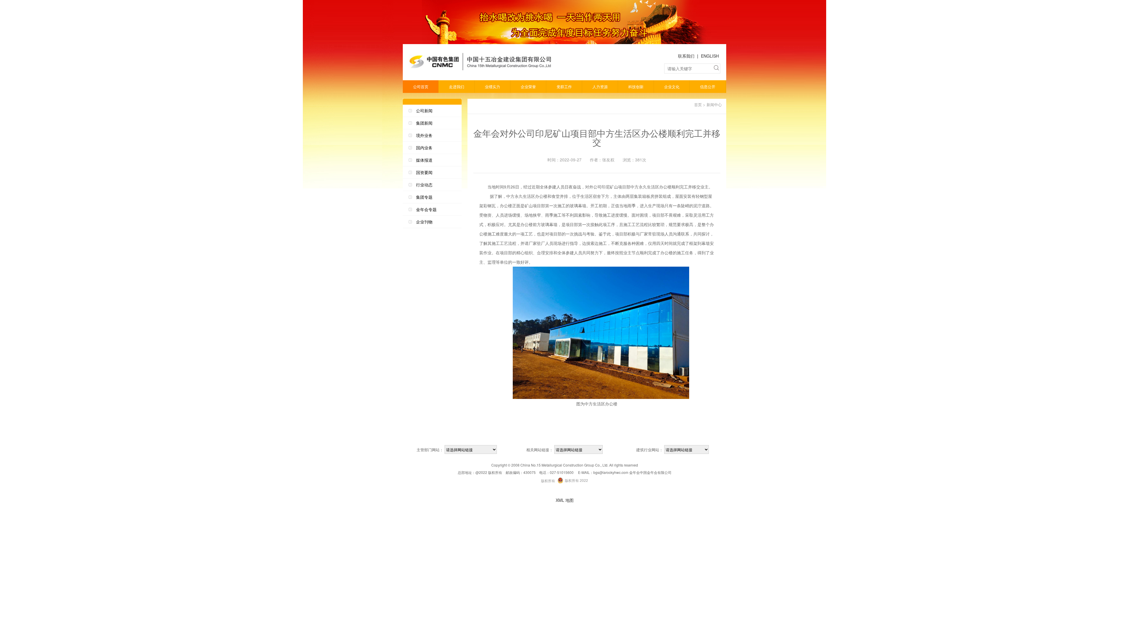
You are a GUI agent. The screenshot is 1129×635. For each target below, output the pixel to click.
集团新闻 (424, 123)
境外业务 (424, 135)
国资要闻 (424, 172)
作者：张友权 (602, 160)
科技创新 (636, 86)
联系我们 (686, 56)
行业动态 (424, 185)
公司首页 (420, 86)
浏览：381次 (634, 160)
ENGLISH (710, 56)
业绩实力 (492, 86)
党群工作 (564, 86)
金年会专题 (426, 209)
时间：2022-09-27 (564, 160)
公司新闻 (424, 110)
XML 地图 (565, 500)
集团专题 (424, 197)
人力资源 (600, 86)
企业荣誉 (528, 86)
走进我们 (456, 86)
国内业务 (424, 148)
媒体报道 (424, 160)
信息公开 (707, 86)
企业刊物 (424, 222)
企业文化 (671, 86)
